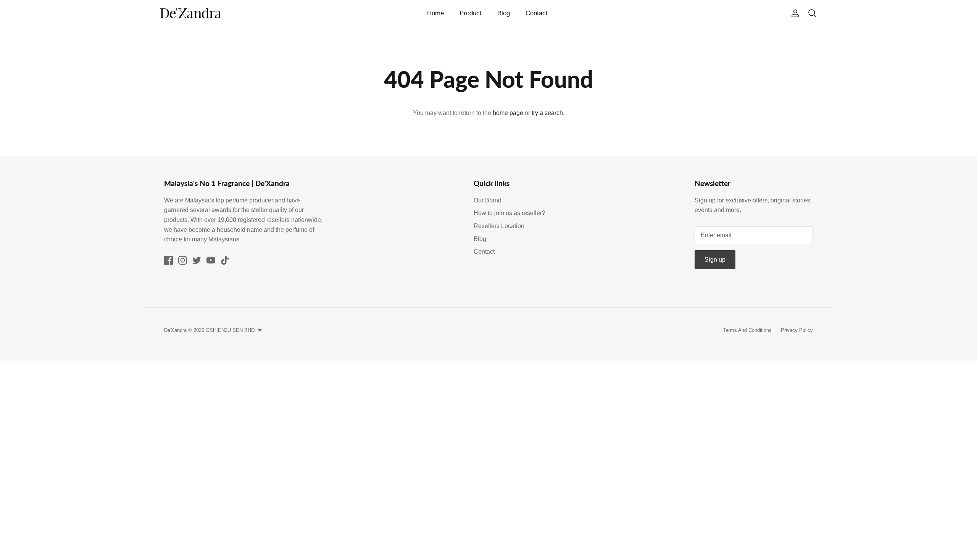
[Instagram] (182, 260)
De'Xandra (175, 330)
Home (435, 13)
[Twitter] (196, 260)
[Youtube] (210, 260)
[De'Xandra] (190, 13)
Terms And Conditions (747, 330)
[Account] (794, 13)
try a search (547, 113)
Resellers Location (499, 226)
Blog (503, 13)
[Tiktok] (225, 260)
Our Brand (487, 200)
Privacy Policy (797, 330)
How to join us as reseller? (509, 213)
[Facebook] (168, 260)
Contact (537, 13)
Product (470, 13)
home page (508, 113)
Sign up (715, 259)
